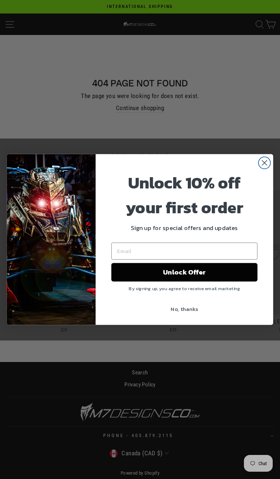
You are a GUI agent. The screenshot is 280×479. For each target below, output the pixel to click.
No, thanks (184, 309)
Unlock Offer (184, 272)
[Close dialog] (264, 163)
